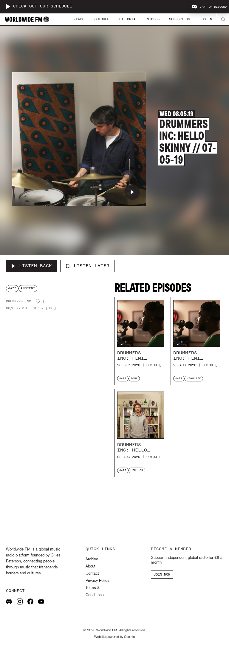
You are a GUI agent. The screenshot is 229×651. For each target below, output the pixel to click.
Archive (92, 559)
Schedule (100, 19)
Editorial (128, 19)
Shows (77, 19)
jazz (12, 288)
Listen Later (91, 265)
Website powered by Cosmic (114, 636)
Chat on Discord (213, 7)
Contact (92, 573)
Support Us (179, 19)
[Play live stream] (8, 7)
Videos (153, 19)
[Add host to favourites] (37, 301)
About (90, 566)
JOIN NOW (162, 574)
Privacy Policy (97, 580)
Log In (205, 19)
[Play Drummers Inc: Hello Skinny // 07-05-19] (132, 192)
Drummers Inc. (19, 301)
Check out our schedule (42, 6)
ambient (28, 288)
